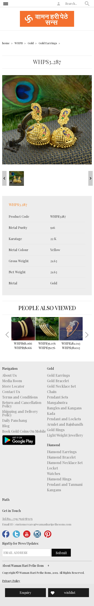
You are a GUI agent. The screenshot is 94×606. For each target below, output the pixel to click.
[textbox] (74, 3)
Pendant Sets (57, 397)
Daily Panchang (14, 420)
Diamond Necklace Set (65, 462)
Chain (51, 391)
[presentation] (7, 335)
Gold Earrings (48, 43)
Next (90, 178)
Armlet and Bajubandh (65, 424)
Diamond (53, 445)
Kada (51, 413)
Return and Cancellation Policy (21, 404)
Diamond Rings (59, 479)
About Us (9, 375)
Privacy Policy (11, 580)
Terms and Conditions (20, 397)
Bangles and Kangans (64, 408)
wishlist (69, 592)
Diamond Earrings (62, 452)
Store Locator (13, 386)
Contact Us (11, 391)
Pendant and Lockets (64, 419)
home (6, 43)
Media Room (12, 381)
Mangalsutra (57, 402)
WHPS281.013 (71, 345)
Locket (52, 468)
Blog (6, 426)
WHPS (19, 43)
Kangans (54, 490)
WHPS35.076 (47, 345)
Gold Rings (55, 430)
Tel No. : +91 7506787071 (17, 518)
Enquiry (25, 592)
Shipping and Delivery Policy (20, 413)
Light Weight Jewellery (65, 435)
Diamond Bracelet (61, 457)
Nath (5, 499)
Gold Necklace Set (61, 386)
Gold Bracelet (58, 381)
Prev (4, 178)
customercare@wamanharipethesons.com (43, 524)
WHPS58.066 (23, 345)
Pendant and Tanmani (64, 484)
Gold (31, 43)
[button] (87, 3)
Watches (53, 473)
